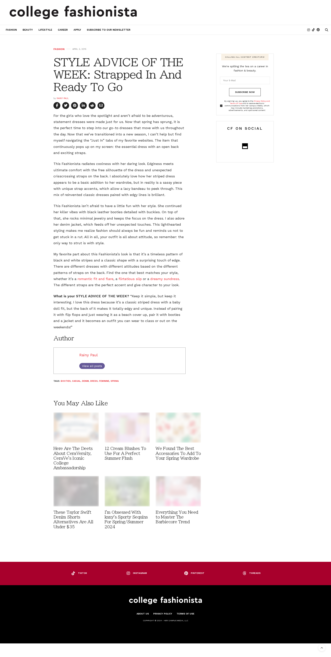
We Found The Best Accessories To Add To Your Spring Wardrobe (178, 453)
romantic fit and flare (95, 279)
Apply (77, 29)
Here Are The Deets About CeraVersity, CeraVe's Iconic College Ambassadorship (73, 458)
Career (63, 29)
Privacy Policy (162, 613)
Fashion (11, 29)
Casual (76, 381)
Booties (66, 381)
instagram (140, 573)
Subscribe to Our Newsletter (108, 29)
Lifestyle (45, 29)
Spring (115, 381)
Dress (94, 381)
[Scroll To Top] (321, 647)
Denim (85, 381)
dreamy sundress (164, 279)
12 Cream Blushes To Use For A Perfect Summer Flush (125, 453)
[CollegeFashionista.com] (73, 12)
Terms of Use (185, 613)
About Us (143, 613)
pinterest (197, 573)
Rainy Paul (63, 98)
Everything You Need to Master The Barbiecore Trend (177, 517)
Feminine (104, 381)
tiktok (82, 573)
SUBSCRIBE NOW (245, 92)
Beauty (28, 29)
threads (255, 573)
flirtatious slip (130, 279)
